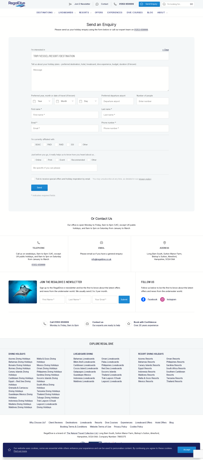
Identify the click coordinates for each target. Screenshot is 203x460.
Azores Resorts (145, 358)
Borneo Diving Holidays (20, 368)
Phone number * (109, 123)
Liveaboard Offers (143, 422)
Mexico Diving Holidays (48, 365)
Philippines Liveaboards (113, 365)
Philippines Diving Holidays (49, 371)
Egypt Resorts (145, 368)
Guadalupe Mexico (82, 375)
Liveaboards (66, 12)
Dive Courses (135, 12)
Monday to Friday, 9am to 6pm (64, 324)
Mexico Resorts (145, 381)
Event (62, 160)
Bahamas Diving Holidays (20, 362)
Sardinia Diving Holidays (48, 375)
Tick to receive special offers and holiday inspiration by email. (63, 179)
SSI (72, 145)
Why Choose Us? (37, 422)
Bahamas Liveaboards (83, 358)
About (161, 12)
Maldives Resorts (146, 375)
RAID (61, 145)
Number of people (145, 96)
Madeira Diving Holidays (20, 404)
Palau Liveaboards (110, 362)
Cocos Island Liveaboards (85, 368)
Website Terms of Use (100, 426)
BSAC (38, 145)
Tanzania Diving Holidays (48, 391)
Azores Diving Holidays (19, 358)
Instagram (171, 299)
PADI (50, 145)
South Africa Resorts (176, 368)
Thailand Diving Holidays (48, 394)
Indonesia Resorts (146, 371)
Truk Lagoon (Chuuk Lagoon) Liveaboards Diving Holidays (47, 403)
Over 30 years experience (146, 324)
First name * (36, 109)
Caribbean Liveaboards (84, 365)
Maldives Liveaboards (83, 381)
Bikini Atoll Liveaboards (84, 362)
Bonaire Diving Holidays (20, 365)
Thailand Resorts (174, 381)
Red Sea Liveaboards (112, 368)
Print (50, 160)
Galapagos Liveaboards (84, 371)
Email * (34, 123)
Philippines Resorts (175, 362)
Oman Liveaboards (110, 358)
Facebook (152, 299)
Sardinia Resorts (174, 365)
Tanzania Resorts (174, 378)
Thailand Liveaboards (112, 375)
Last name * (107, 109)
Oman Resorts (173, 358)
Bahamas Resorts (146, 362)
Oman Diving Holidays (47, 368)
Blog (150, 12)
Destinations (45, 12)
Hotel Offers (161, 422)
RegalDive (17, 4)
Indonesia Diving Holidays (21, 400)
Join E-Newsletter (82, 4)
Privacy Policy (120, 426)
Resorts (84, 12)
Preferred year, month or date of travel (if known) (53, 96)
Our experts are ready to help (106, 324)
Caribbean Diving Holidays (21, 378)
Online (38, 160)
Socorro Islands (109, 371)
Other (85, 145)
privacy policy (145, 179)
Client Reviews (56, 422)
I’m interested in (100, 50)
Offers (99, 12)
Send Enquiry (151, 4)
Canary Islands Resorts (149, 365)
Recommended (78, 160)
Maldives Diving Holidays (20, 407)
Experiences (114, 12)
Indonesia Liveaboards (84, 378)
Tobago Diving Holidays (48, 397)
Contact (104, 4)
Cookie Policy (136, 426)
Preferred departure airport (113, 96)
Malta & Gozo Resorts (148, 378)
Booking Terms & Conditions (73, 426)
